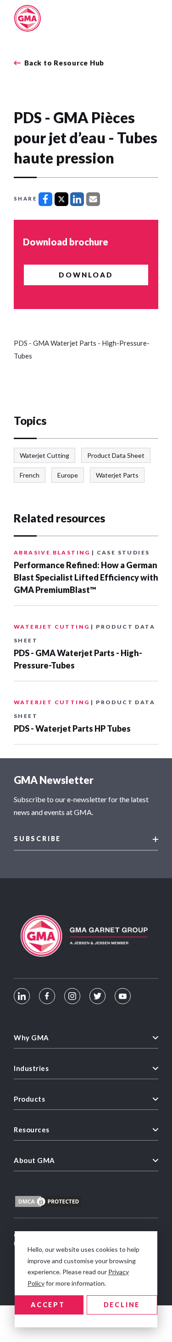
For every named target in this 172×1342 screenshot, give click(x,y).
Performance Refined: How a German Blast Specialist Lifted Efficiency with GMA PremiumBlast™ (86, 577)
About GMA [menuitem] (34, 1160)
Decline (122, 1305)
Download (86, 275)
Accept (48, 1305)
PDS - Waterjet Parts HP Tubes (72, 728)
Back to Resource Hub (64, 63)
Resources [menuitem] (32, 1129)
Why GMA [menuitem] (31, 1037)
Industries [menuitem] (31, 1068)
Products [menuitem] (29, 1099)
